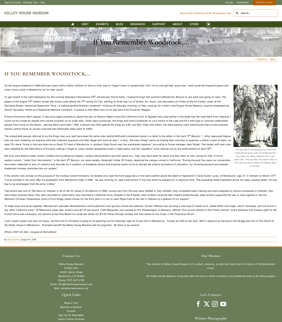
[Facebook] (198, 304)
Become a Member (71, 307)
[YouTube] (223, 304)
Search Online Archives (71, 319)
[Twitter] (207, 304)
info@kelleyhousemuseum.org (75, 284)
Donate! (71, 311)
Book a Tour (71, 302)
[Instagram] (215, 304)
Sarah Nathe (13, 239)
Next (272, 59)
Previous (262, 59)
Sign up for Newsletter (71, 315)
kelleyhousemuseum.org (74, 288)
